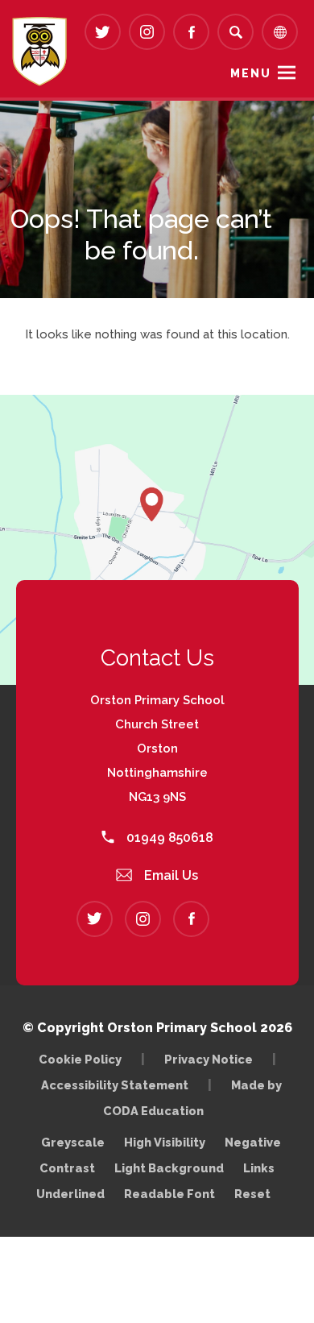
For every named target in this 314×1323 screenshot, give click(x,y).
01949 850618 (168, 837)
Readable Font (169, 1194)
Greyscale (73, 1142)
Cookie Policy (80, 1059)
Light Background (169, 1168)
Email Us (169, 875)
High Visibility (164, 1142)
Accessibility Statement (114, 1085)
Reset (252, 1194)
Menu (250, 73)
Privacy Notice (208, 1059)
